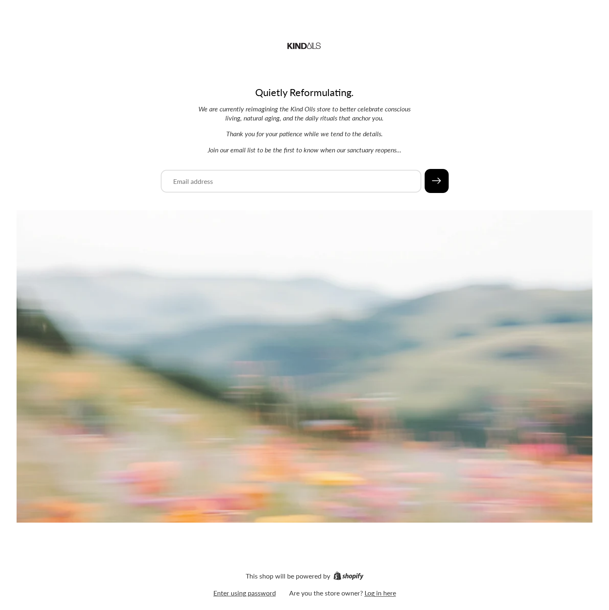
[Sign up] (437, 181)
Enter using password (244, 593)
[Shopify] (349, 575)
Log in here (380, 593)
